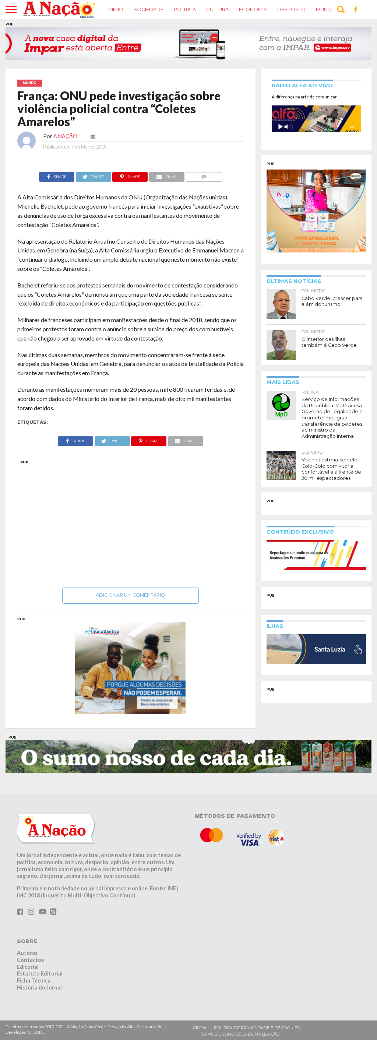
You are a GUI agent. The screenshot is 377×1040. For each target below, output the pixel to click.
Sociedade (148, 9)
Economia (253, 9)
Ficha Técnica (33, 980)
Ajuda (199, 1027)
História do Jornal (39, 987)
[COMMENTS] (204, 174)
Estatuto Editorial (40, 973)
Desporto (291, 9)
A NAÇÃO (65, 136)
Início (115, 9)
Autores (27, 953)
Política (185, 9)
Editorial (28, 967)
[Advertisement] (130, 521)
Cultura (217, 9)
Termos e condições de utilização (240, 1034)
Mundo (326, 9)
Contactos (30, 960)
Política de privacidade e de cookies (257, 1027)
